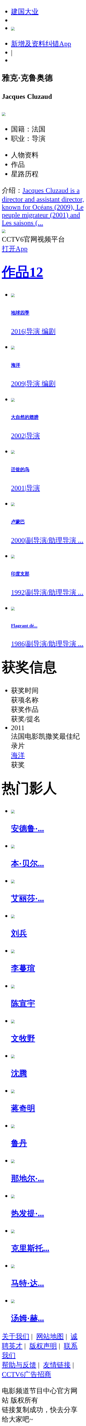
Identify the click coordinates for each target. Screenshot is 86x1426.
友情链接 (57, 1365)
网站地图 (50, 1336)
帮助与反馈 (19, 1365)
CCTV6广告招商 (26, 1374)
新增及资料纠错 (41, 43)
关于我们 (15, 1336)
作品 (22, 272)
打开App (15, 248)
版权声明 (43, 1346)
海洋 (18, 755)
